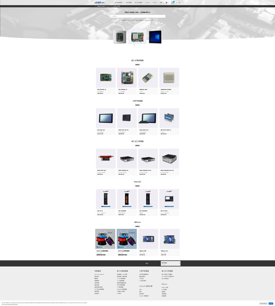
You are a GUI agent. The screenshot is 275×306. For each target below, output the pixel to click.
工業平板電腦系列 (143, 274)
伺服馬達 (164, 296)
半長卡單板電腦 (121, 285)
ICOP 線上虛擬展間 (99, 289)
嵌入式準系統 (165, 278)
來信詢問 (97, 283)
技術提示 (97, 293)
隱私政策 (97, 285)
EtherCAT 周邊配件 (144, 296)
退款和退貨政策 (99, 287)
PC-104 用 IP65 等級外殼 (168, 276)
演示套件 (141, 293)
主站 (140, 289)
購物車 (96, 278)
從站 (140, 291)
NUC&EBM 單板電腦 (122, 289)
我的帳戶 (97, 276)
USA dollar (164, 262)
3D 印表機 (164, 289)
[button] (123, 2)
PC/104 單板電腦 (121, 278)
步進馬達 (164, 293)
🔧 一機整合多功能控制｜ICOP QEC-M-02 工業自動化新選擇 (107, 6)
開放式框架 (142, 276)
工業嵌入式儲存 (121, 291)
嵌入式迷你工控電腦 (167, 274)
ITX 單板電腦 (120, 287)
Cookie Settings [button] (263, 303)
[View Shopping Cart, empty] (172, 2)
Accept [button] (270, 303)
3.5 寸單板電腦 (120, 280)
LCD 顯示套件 (142, 280)
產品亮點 (97, 291)
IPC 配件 (119, 293)
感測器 (163, 291)
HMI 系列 (141, 278)
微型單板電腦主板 (121, 283)
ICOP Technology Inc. (99, 274)
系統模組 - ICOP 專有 (122, 274)
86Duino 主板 (165, 287)
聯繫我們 (97, 280)
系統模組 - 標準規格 (122, 276)
